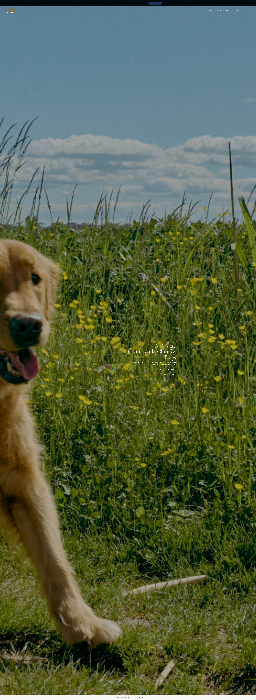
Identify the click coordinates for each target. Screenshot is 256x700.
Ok (140, 697)
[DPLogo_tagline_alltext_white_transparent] (12, 7)
